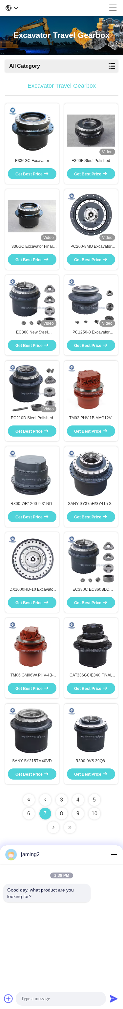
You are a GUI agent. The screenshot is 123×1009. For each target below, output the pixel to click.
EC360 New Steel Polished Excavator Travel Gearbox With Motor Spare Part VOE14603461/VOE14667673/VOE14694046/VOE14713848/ (32, 332)
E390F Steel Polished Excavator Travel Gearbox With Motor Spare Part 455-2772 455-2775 (91, 161)
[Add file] (8, 998)
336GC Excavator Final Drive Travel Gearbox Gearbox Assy (32, 246)
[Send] (114, 998)
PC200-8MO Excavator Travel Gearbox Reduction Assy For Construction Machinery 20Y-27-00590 (91, 246)
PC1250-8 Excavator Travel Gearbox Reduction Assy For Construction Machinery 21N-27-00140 (91, 332)
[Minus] (114, 854)
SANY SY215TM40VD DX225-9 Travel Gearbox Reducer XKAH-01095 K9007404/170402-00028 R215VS (32, 761)
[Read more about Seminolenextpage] (29, 800)
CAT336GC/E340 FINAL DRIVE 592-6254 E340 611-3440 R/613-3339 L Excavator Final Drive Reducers (91, 675)
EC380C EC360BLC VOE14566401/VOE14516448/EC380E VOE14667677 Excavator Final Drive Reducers (91, 589)
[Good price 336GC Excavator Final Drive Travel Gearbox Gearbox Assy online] (32, 216)
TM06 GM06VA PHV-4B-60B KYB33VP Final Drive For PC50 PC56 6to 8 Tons (32, 675)
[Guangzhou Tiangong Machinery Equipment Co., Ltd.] (64, 8)
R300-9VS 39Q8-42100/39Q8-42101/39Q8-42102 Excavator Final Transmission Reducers (90, 761)
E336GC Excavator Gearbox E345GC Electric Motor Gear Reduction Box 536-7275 (32, 161)
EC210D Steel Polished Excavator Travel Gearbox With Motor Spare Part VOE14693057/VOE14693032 (32, 418)
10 (94, 813)
